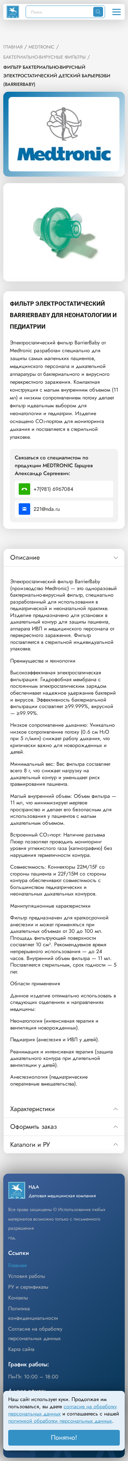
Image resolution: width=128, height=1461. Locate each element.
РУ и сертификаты (28, 1287)
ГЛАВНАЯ (13, 47)
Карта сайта (21, 1349)
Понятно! (64, 1437)
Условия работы (26, 1276)
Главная (17, 1265)
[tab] (64, 558)
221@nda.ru (46, 509)
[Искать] (98, 12)
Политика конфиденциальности (33, 1313)
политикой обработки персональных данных (60, 1421)
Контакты (18, 1297)
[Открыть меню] (116, 12)
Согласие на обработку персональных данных (35, 1333)
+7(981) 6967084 (53, 489)
